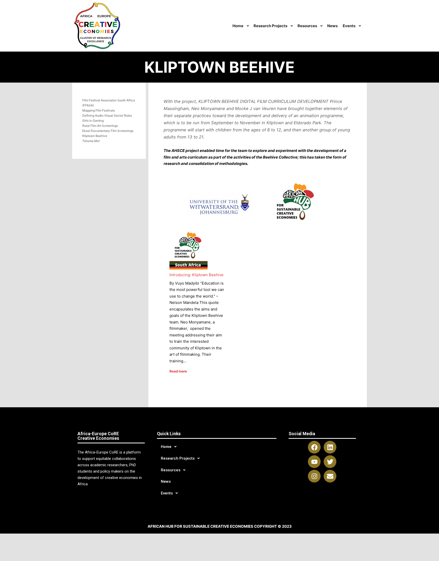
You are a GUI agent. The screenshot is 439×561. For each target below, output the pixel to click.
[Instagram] (314, 476)
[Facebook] (314, 447)
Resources (170, 470)
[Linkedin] (330, 447)
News (166, 481)
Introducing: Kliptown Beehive (196, 274)
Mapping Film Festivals (98, 110)
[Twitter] (330, 461)
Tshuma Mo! (91, 141)
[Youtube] (314, 461)
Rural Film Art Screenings (100, 126)
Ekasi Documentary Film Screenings (107, 131)
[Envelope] (330, 476)
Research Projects (178, 458)
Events (167, 493)
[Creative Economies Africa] (98, 26)
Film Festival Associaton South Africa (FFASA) (108, 102)
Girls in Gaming (93, 120)
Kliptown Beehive (94, 136)
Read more (178, 371)
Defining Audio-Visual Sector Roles (107, 115)
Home (166, 446)
